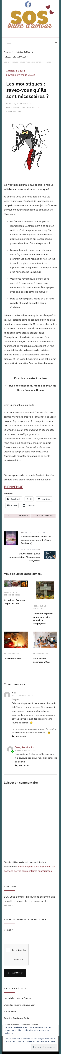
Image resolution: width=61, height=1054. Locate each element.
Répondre (21, 736)
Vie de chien (10, 1011)
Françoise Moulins (19, 104)
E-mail (8, 930)
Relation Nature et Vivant (20, 75)
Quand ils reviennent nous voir (19, 1004)
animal (10, 516)
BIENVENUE (13, 487)
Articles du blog (15, 71)
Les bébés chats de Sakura (17, 998)
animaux (23, 516)
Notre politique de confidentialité (40, 1041)
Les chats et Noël (13, 658)
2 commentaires (13, 112)
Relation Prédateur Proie (16, 1018)
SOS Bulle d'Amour (43, 516)
